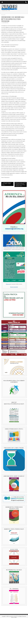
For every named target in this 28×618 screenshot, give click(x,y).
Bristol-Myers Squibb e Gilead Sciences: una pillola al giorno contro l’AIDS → (20, 184)
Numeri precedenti (14, 286)
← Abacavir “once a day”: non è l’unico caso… (6, 183)
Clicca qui (8, 284)
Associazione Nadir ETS (13, 616)
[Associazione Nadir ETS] (9, 7)
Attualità (3, 14)
